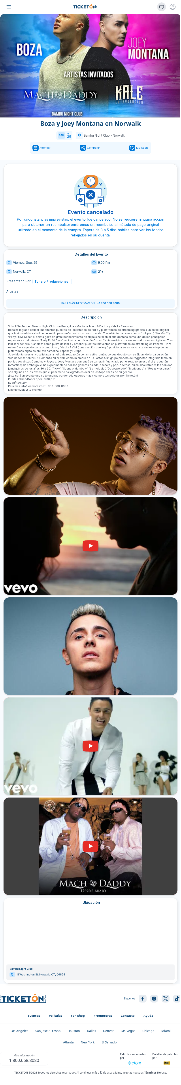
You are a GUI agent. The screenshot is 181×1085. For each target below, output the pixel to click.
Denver (108, 1031)
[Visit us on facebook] (143, 999)
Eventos (34, 1016)
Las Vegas (128, 1031)
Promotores (103, 1016)
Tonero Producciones (51, 281)
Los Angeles (19, 1031)
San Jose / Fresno (47, 1031)
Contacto (128, 1016)
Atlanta (68, 1042)
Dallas (91, 1031)
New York (87, 1042)
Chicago (148, 1031)
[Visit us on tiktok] (177, 999)
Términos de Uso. (155, 1072)
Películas (55, 1016)
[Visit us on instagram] (154, 999)
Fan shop (78, 1016)
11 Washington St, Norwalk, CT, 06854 (41, 974)
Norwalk (119, 135)
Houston (74, 1031)
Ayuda (148, 1016)
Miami (166, 1031)
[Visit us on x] (166, 999)
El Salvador (110, 1042)
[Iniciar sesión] (173, 7)
